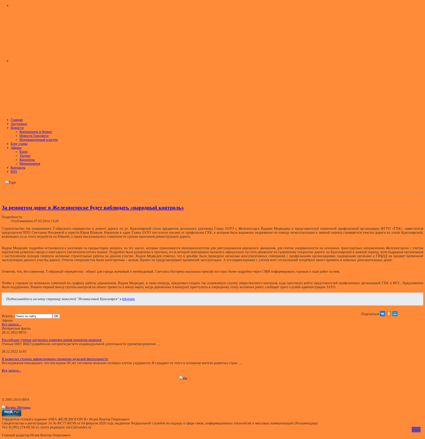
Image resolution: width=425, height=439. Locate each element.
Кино (23, 151)
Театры (24, 155)
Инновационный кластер (38, 140)
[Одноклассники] (388, 313)
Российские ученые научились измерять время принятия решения (51, 340)
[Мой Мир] (395, 313)
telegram (128, 299)
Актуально (19, 124)
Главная (17, 120)
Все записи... (11, 324)
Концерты (27, 159)
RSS (14, 171)
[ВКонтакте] (382, 313)
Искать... (8, 316)
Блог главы (19, 144)
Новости (17, 128)
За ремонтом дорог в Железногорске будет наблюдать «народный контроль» (93, 207)
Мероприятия (29, 163)
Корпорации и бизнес (35, 132)
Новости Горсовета (33, 136)
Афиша (16, 148)
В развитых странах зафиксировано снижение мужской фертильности (55, 359)
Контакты (18, 167)
